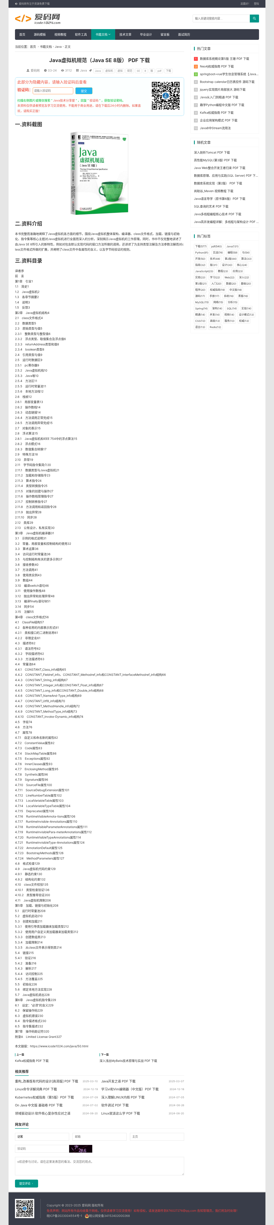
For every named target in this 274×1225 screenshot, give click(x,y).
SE (138, 70)
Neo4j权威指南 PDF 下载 (217, 66)
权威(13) (244, 320)
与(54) (246, 252)
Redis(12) (215, 327)
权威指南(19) (217, 289)
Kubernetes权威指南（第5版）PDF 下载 (44, 1097)
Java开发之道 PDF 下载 (118, 1081)
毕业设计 (146, 34)
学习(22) (215, 277)
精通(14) (200, 314)
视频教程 (60, 34)
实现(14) (246, 308)
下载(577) (201, 246)
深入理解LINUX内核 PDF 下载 (122, 1097)
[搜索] (254, 18)
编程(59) (232, 252)
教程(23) (223, 271)
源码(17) (200, 296)
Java (58, 46)
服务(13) (229, 320)
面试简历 (184, 34)
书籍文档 (101, 34)
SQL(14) (232, 308)
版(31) (213, 265)
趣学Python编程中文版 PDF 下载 (222, 105)
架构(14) (217, 308)
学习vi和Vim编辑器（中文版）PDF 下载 (130, 1089)
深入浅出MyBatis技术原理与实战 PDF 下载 (128, 1060)
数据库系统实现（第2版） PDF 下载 (218, 183)
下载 (168, 70)
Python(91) (201, 252)
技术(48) (215, 258)
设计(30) (227, 265)
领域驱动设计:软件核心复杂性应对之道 (42, 1113)
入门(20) (216, 283)
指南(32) (200, 265)
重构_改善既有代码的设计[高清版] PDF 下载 (46, 1081)
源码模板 (40, 34)
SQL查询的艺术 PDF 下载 (211, 206)
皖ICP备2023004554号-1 (64, 1216)
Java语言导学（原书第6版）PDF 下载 (219, 198)
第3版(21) (201, 283)
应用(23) (238, 271)
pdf (159, 70)
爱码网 (35, 70)
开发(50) (200, 258)
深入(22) (244, 277)
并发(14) (215, 314)
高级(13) (215, 320)
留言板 (165, 34)
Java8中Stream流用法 (215, 128)
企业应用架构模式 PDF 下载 (218, 120)
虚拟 (120, 70)
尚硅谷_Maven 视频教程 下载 (213, 191)
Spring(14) (201, 308)
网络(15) (218, 302)
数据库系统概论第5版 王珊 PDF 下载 (224, 58)
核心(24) (242, 265)
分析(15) (232, 302)
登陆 (256, 3)
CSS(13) (200, 320)
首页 (22, 34)
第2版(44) (231, 258)
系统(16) (229, 296)
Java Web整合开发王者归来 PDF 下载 (219, 168)
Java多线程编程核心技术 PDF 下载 (217, 214)
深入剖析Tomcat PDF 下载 (212, 152)
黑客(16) (243, 296)
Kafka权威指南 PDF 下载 (32, 1060)
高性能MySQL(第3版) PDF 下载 (215, 160)
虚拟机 (109, 70)
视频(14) (229, 314)
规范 (129, 70)
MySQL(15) (202, 302)
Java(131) (232, 246)
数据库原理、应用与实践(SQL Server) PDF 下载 (226, 175)
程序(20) (200, 289)
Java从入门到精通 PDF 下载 (219, 97)
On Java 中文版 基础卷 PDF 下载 (39, 1105)
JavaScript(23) (204, 271)
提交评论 (24, 1183)
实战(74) (218, 252)
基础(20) (246, 283)
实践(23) (200, 277)
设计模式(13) (246, 314)
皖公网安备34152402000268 (109, 1216)
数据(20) (231, 283)
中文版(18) (235, 289)
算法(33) (246, 258)
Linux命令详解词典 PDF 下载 (36, 1089)
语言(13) (200, 327)
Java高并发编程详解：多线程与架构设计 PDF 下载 (228, 222)
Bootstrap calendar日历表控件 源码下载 (227, 82)
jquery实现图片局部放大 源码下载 (223, 89)
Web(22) (229, 277)
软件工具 (81, 34)
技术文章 (125, 34)
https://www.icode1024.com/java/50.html (59, 1046)
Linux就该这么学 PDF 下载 (120, 1113)
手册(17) (214, 296)
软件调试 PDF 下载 (115, 1105)
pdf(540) (216, 246)
